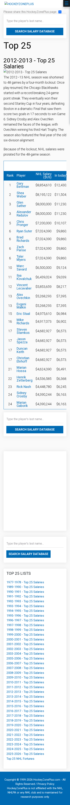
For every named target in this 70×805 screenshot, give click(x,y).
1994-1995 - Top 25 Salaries (25, 611)
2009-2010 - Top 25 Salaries (25, 677)
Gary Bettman (23, 185)
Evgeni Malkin (21, 305)
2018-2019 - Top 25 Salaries (25, 720)
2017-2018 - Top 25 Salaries (25, 715)
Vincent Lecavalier (24, 286)
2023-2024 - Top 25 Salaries (25, 744)
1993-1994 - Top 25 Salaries (25, 606)
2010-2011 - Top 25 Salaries (25, 682)
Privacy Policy (46, 784)
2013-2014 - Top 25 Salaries (25, 696)
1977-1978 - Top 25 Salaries (25, 582)
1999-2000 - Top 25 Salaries (25, 634)
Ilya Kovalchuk (24, 277)
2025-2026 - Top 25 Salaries (25, 754)
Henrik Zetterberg (24, 378)
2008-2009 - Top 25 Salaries (25, 673)
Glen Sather (21, 204)
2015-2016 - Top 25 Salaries (25, 706)
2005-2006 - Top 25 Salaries (25, 658)
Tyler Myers (21, 258)
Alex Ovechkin (23, 296)
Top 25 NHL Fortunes (20, 758)
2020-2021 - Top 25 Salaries (25, 730)
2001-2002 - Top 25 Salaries (25, 644)
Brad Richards (23, 239)
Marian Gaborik (22, 404)
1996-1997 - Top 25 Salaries (25, 620)
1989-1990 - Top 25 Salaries (25, 587)
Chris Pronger (22, 223)
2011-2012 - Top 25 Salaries (25, 687)
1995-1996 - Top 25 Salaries (25, 615)
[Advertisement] (35, 489)
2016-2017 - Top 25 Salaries (25, 711)
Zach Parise (21, 248)
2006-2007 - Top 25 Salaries (25, 663)
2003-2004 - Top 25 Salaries (25, 653)
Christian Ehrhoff (23, 359)
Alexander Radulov (24, 213)
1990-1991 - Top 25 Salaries (25, 592)
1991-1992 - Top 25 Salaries (25, 596)
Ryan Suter (24, 231)
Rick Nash (24, 387)
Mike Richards (23, 321)
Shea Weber (21, 194)
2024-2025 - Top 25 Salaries (25, 749)
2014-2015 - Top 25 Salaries (25, 701)
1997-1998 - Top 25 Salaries (25, 625)
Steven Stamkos (23, 331)
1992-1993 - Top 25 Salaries (25, 601)
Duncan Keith (22, 350)
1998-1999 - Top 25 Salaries (25, 630)
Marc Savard (22, 267)
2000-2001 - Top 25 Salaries (25, 639)
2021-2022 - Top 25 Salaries (25, 735)
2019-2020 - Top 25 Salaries (25, 725)
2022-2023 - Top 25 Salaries (25, 739)
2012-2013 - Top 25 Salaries (25, 692)
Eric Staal (23, 314)
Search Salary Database (35, 31)
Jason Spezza (22, 340)
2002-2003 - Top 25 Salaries (25, 649)
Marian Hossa (21, 369)
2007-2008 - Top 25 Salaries (25, 668)
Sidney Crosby (22, 394)
